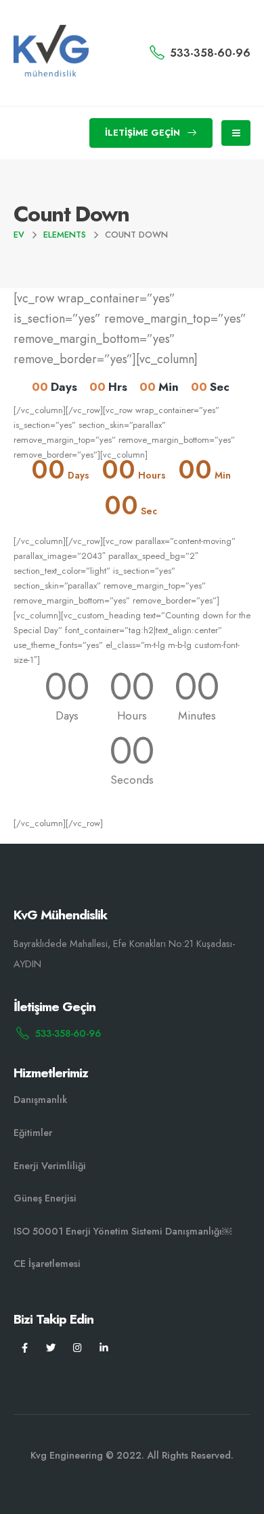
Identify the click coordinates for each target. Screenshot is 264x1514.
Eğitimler (33, 1132)
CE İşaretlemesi (47, 1263)
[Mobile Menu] (235, 133)
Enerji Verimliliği (50, 1165)
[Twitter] (51, 1347)
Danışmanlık (40, 1099)
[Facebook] (25, 1347)
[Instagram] (77, 1347)
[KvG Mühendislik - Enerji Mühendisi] (51, 53)
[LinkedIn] (104, 1347)
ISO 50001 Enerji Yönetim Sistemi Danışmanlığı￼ (123, 1231)
